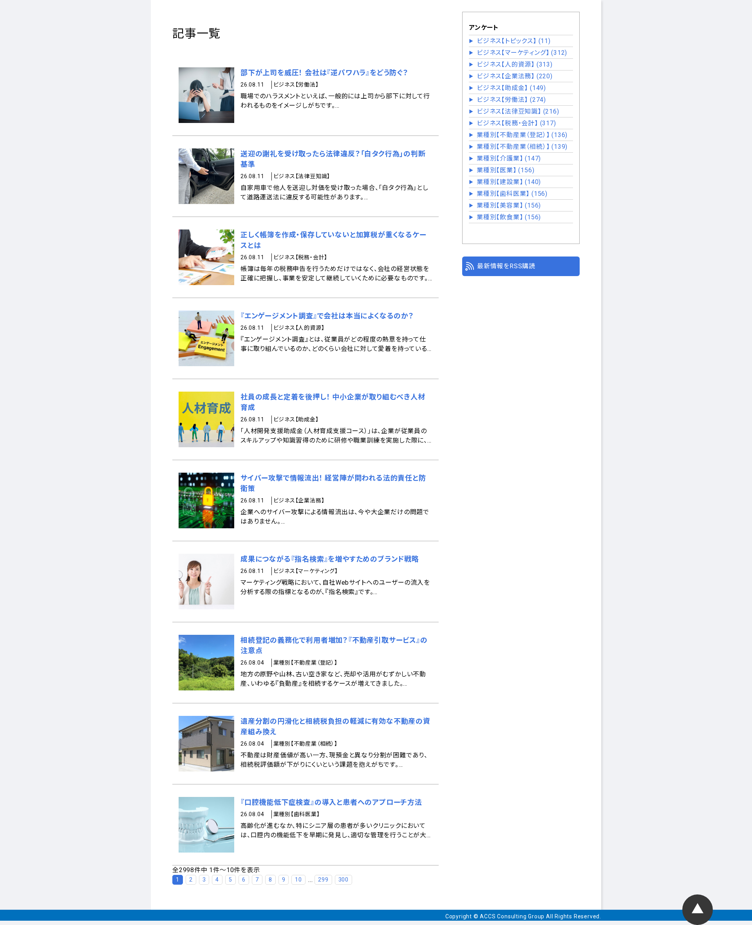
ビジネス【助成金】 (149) (511, 88)
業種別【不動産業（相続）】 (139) (522, 146)
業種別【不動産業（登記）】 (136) (522, 135)
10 (298, 879)
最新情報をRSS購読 (506, 266)
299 (323, 879)
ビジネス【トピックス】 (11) (514, 41)
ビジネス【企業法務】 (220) (515, 76)
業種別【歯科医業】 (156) (512, 193)
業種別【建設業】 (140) (509, 182)
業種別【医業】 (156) (505, 170)
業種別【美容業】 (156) (509, 205)
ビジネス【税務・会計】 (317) (516, 123)
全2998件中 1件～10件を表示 (216, 870)
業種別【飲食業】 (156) (509, 217)
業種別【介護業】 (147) (509, 158)
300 (343, 879)
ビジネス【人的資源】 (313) (515, 64)
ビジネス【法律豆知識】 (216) (518, 111)
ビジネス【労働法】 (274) (511, 99)
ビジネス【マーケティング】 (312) (522, 52)
